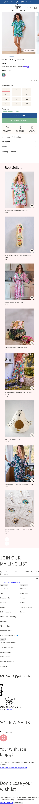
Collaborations (5, 657)
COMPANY (24, 585)
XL (26, 94)
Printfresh (9, 709)
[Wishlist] (31, 8)
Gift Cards (3, 666)
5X (16, 104)
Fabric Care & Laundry (8, 617)
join (37, 578)
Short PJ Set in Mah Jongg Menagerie (16, 210)
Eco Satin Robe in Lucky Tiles (14, 302)
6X (27, 104)
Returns (3, 607)
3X (27, 99)
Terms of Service (6, 631)
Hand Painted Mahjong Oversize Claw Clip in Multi (19, 256)
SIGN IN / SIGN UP (20, 768)
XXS (6, 90)
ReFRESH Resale (5, 652)
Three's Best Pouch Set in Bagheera (16, 347)
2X (16, 99)
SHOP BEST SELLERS (7, 768)
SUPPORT (4, 585)
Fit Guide (3, 603)
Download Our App (7, 647)
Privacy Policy (5, 626)
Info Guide (3, 621)
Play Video (30, 51)
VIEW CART (18, 803)
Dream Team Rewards (8, 643)
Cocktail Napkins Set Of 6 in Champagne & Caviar (18, 530)
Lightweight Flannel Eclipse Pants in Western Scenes (18, 393)
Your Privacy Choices (7, 635)
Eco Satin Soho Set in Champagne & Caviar (19, 484)
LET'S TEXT (3, 582)
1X (6, 99)
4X (6, 104)
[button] (4, 8)
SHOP (3, 639)
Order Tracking (5, 612)
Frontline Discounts (7, 661)
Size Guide (34, 81)
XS (16, 90)
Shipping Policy (5, 598)
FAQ (1, 593)
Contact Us (4, 588)
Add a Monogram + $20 (19, 121)
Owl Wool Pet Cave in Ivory (13, 439)
